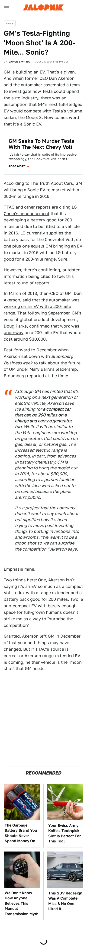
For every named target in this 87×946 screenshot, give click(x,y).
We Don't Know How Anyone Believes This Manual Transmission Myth (22, 903)
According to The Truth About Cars (38, 183)
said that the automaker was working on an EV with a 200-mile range (42, 306)
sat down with (35, 356)
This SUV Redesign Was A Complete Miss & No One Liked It (65, 901)
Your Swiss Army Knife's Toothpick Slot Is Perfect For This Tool (64, 833)
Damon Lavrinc (19, 61)
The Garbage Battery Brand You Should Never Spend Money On (21, 833)
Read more (17, 166)
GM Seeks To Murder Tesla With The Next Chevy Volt (41, 144)
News (9, 23)
